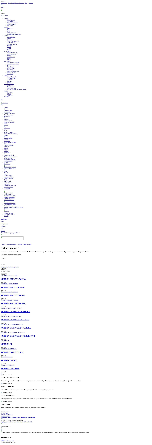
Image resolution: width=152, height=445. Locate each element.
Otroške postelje (8, 158)
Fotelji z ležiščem (8, 175)
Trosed (5, 174)
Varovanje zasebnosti (15, 422)
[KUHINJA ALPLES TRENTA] (9, 292)
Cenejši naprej (4, 267)
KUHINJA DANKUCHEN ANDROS (15, 312)
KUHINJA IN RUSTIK (10, 368)
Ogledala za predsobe (9, 197)
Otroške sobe (7, 51)
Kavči (8, 65)
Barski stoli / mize (11, 32)
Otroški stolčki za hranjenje (14, 34)
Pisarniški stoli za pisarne (10, 204)
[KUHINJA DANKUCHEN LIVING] (11, 316)
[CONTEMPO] (5, 268)
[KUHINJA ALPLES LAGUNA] (9, 275)
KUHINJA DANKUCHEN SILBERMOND (18, 336)
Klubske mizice (11, 68)
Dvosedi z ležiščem (8, 177)
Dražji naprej (11, 267)
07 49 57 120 (4, 233)
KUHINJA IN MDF (9, 360)
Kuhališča (6, 119)
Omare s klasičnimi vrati (13, 41)
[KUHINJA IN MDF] (6, 357)
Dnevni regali (10, 67)
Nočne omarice (11, 42)
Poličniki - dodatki (8, 213)
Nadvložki (9, 45)
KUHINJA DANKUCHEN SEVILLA (16, 328)
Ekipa (9, 3)
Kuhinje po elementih (12, 22)
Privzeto (17, 267)
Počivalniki (10, 69)
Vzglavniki (10, 92)
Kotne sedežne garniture (13, 62)
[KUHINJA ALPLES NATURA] (9, 284)
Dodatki (6, 91)
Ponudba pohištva (11, 244)
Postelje (9, 38)
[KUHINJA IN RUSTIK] (7, 365)
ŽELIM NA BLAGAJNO (7, 440)
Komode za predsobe (9, 198)
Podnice (9, 49)
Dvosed (6, 172)
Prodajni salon (15, 3)
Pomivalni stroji (8, 120)
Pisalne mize (10, 85)
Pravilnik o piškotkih (27, 422)
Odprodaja (6, 96)
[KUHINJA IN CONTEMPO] (9, 349)
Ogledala (9, 48)
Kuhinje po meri (11, 20)
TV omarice (10, 74)
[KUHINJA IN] (5, 340)
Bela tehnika (10, 25)
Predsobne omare (11, 78)
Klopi (8, 31)
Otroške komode (8, 161)
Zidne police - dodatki (9, 214)
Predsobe (6, 75)
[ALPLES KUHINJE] (5, 271)
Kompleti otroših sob (12, 52)
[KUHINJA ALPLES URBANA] (9, 300)
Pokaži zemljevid (5, 416)
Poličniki (9, 59)
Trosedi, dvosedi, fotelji (13, 64)
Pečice (5, 123)
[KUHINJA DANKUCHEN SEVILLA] (12, 324)
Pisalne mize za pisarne (9, 203)
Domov (4, 244)
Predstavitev (4, 3)
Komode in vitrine (11, 72)
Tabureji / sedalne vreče (13, 71)
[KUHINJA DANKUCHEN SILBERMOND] (13, 332)
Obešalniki (9, 79)
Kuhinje (6, 18)
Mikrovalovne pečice (9, 122)
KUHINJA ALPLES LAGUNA (13, 279)
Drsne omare (10, 39)
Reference (21, 3)
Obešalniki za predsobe (9, 195)
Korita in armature (11, 24)
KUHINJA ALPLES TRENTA (13, 295)
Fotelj (5, 171)
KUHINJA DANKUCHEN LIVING (15, 320)
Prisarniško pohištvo (9, 84)
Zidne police (10, 95)
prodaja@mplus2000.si (13, 233)
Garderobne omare (11, 54)
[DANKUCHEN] (5, 270)
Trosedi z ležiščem (8, 178)
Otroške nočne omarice (9, 159)
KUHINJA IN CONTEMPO (12, 352)
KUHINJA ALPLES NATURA (13, 287)
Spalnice (6, 35)
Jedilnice (6, 27)
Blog (26, 3)
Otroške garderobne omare (10, 156)
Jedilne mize (10, 28)
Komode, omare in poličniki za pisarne (16, 89)
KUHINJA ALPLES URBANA (13, 303)
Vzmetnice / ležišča (12, 44)
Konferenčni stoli (11, 88)
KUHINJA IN (6, 344)
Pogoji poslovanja (5, 422)
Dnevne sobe (7, 61)
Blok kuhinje (10, 21)
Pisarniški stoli (10, 86)
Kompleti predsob (11, 77)
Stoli (8, 30)
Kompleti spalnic (11, 37)
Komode (9, 47)
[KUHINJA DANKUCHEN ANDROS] (11, 308)
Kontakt (31, 3)
